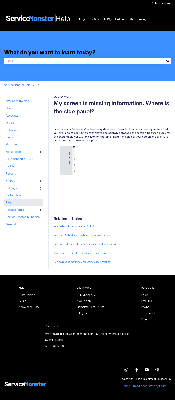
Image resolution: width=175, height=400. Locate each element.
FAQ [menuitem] (8, 202)
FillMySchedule (114, 19)
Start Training (137, 19)
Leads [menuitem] (10, 137)
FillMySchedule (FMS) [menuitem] (19, 159)
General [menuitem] (11, 224)
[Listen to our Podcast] (157, 370)
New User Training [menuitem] (17, 101)
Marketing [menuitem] (12, 144)
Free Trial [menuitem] (146, 301)
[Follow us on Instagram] (126, 370)
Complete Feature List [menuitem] (90, 307)
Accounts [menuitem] (12, 115)
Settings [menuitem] (11, 188)
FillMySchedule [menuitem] (86, 295)
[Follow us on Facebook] (136, 370)
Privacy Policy (158, 386)
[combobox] (84, 61)
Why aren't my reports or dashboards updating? (80, 253)
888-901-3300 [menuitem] (54, 346)
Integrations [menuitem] (84, 313)
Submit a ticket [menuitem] (54, 339)
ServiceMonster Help (17, 85)
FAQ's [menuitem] (22, 301)
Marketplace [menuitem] (13, 151)
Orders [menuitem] (10, 122)
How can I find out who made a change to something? (83, 235)
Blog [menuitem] (144, 319)
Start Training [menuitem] (27, 295)
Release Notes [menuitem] (15, 209)
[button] (40, 152)
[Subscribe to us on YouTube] (147, 370)
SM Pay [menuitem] (10, 180)
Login (82, 19)
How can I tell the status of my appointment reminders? (85, 244)
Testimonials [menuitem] (148, 313)
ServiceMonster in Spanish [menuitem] (23, 217)
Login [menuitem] (144, 295)
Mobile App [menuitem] (84, 301)
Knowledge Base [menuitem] (29, 307)
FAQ (39, 85)
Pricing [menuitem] (145, 307)
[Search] (167, 61)
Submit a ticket (161, 3)
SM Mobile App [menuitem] (15, 195)
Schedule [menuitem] (12, 130)
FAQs (95, 19)
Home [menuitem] (9, 108)
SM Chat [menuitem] (11, 166)
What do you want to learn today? (49, 52)
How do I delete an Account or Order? (74, 226)
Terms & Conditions (134, 386)
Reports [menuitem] (11, 173)
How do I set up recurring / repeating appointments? (82, 262)
